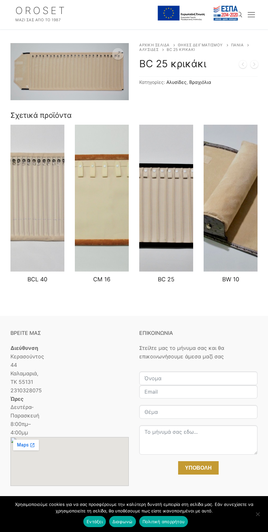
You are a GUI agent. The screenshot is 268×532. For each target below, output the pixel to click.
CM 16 (101, 279)
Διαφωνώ (122, 521)
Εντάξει (95, 521)
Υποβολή (198, 468)
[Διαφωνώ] (257, 516)
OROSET (41, 10)
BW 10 (230, 279)
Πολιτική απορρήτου (163, 521)
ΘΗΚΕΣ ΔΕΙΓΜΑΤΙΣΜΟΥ (200, 45)
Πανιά (237, 45)
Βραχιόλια (200, 82)
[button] (118, 54)
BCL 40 (37, 279)
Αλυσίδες (149, 49)
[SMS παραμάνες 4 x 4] (243, 65)
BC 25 (166, 279)
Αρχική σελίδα (154, 45)
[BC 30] (254, 65)
